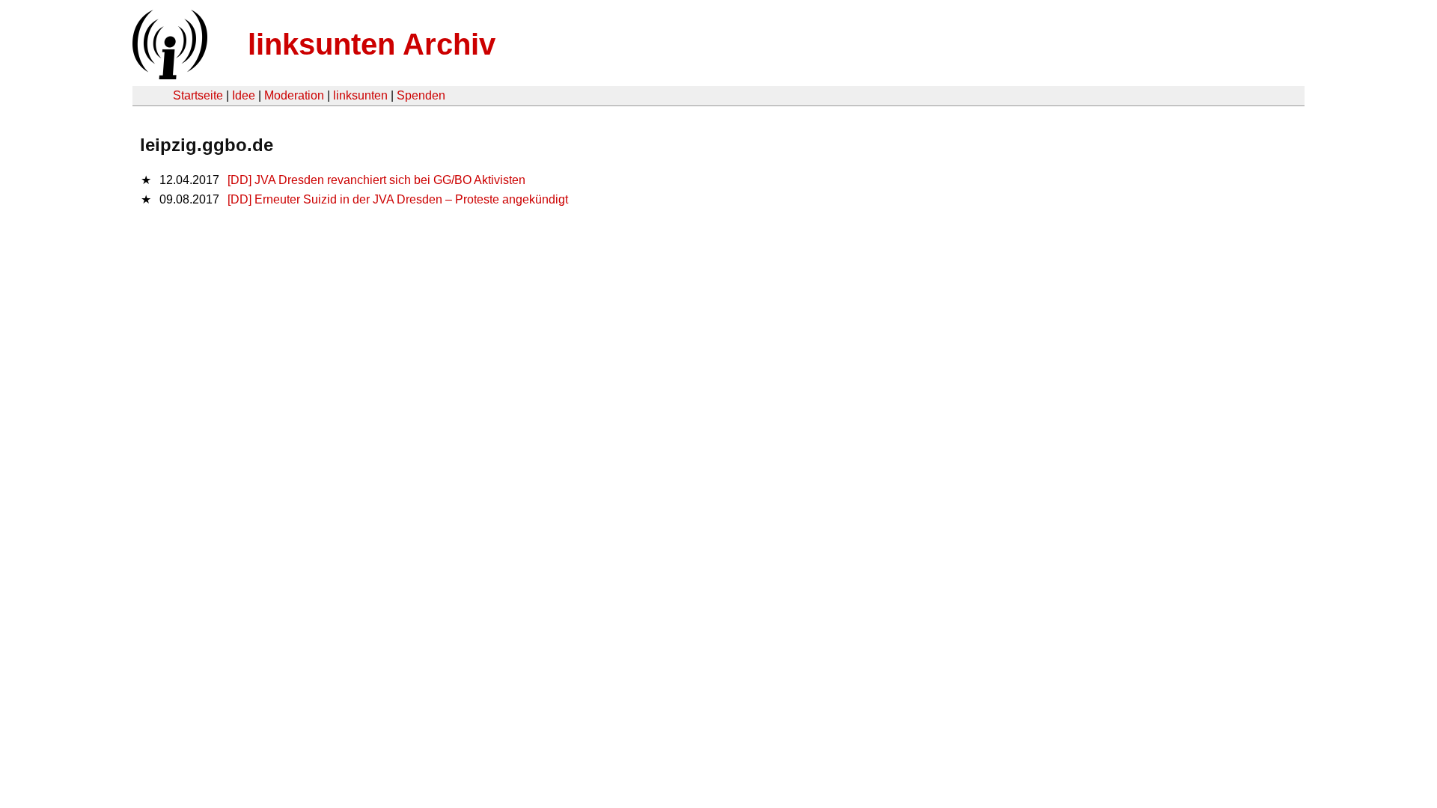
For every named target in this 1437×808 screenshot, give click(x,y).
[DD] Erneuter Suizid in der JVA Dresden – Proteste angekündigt (398, 199)
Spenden (421, 95)
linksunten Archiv (371, 44)
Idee (243, 95)
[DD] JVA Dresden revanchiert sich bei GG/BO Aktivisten (376, 180)
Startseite (198, 95)
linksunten (360, 95)
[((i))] (168, 75)
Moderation (294, 95)
